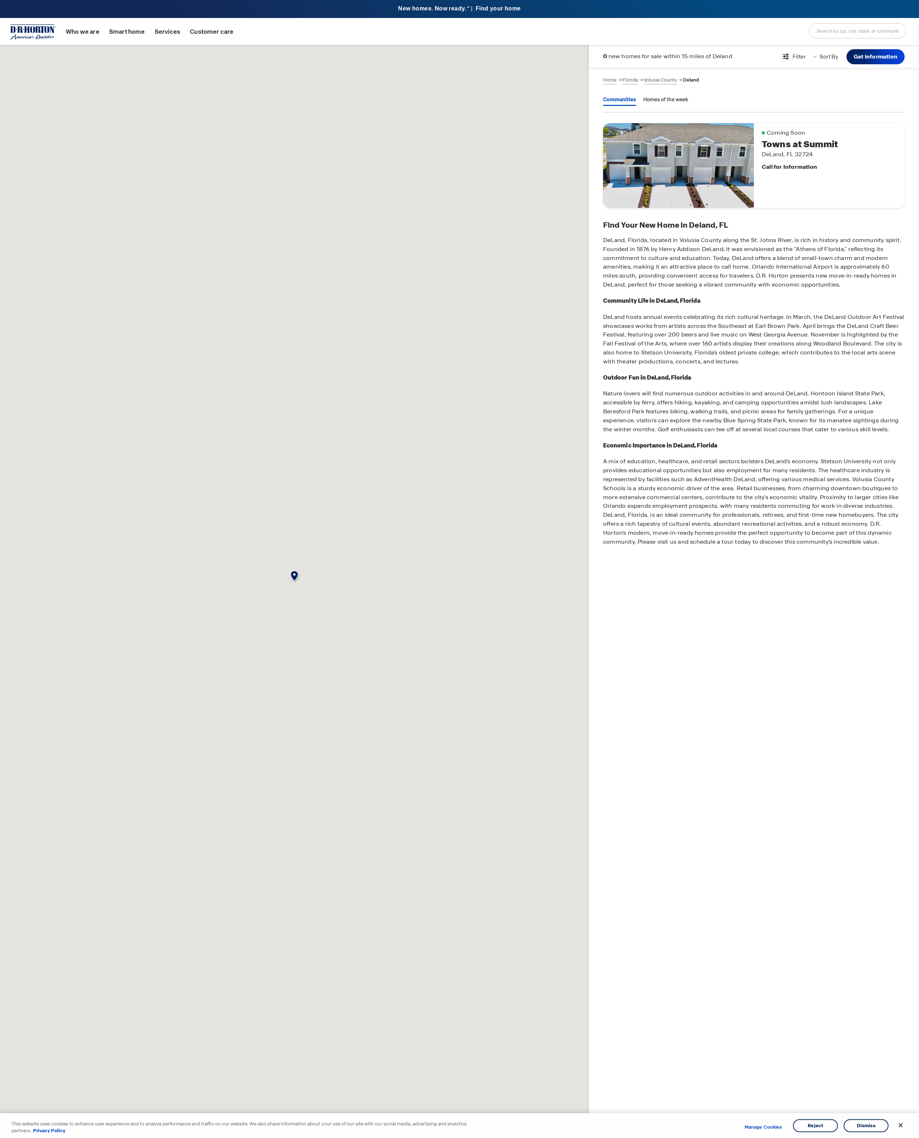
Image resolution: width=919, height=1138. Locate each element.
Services (167, 31)
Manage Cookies (763, 1127)
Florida (630, 80)
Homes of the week (665, 99)
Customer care (211, 31)
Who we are (82, 31)
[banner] (459, 9)
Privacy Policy (49, 1131)
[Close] (901, 1125)
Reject (815, 1126)
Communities (619, 99)
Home (610, 80)
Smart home (127, 31)
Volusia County (660, 80)
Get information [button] (875, 56)
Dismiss (866, 1126)
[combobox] (857, 30)
